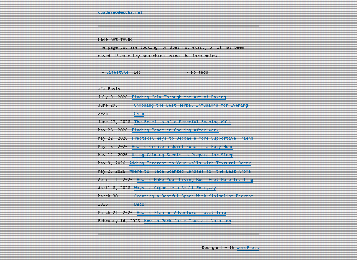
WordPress (248, 247)
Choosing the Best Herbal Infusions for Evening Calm (191, 109)
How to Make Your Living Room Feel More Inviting (195, 179)
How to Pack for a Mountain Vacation (187, 220)
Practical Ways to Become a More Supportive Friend (192, 138)
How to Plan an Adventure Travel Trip (181, 212)
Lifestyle (117, 72)
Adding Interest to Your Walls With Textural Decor (190, 163)
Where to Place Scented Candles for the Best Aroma (190, 171)
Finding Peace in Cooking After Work (175, 130)
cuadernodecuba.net (120, 12)
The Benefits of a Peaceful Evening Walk (182, 121)
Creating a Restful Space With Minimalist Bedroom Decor (193, 200)
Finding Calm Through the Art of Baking (179, 97)
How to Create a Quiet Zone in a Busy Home (182, 146)
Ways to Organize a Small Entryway (175, 187)
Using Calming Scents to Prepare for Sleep (182, 154)
